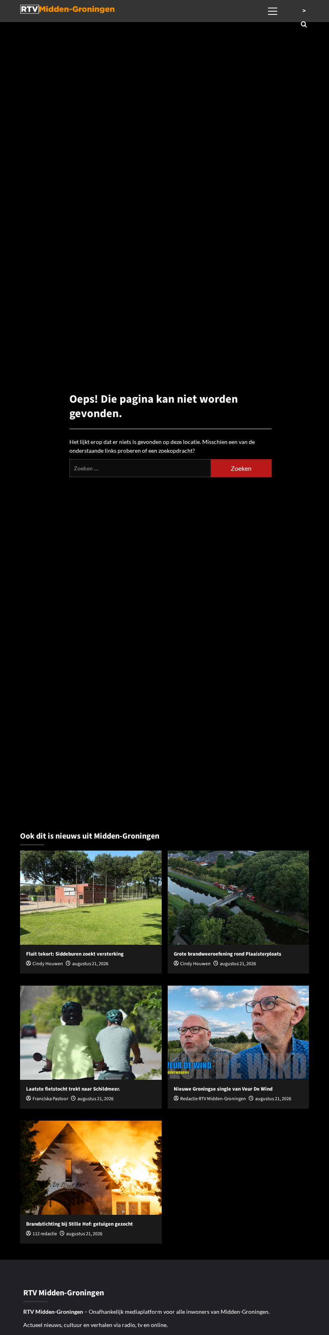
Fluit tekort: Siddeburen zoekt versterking (75, 954)
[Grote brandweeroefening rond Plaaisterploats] (238, 898)
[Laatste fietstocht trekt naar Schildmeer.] (91, 1033)
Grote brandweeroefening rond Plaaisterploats (227, 954)
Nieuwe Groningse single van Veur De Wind (223, 1089)
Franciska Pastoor (50, 1098)
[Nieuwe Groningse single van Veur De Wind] (238, 1033)
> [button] (304, 10)
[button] (273, 10)
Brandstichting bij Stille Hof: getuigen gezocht (79, 1224)
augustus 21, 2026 (90, 963)
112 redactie (44, 1233)
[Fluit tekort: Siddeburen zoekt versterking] (91, 898)
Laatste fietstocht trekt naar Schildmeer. (73, 1089)
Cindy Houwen (47, 963)
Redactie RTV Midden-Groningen (213, 1098)
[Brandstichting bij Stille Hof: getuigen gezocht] (91, 1168)
